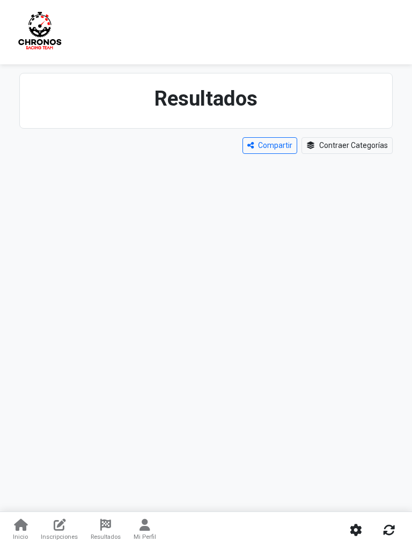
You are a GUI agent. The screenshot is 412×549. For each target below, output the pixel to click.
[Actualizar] (389, 530)
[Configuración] (355, 530)
